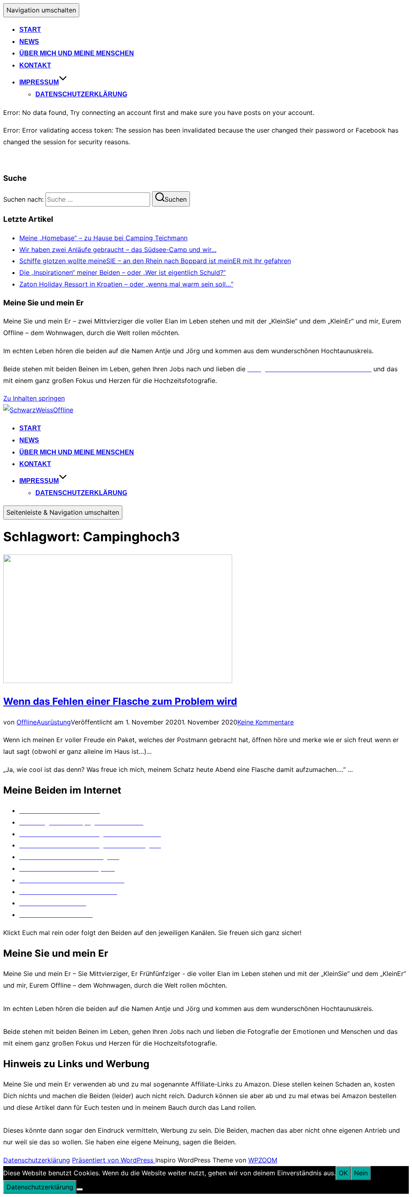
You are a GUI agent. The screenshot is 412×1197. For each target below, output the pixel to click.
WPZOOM (262, 1160)
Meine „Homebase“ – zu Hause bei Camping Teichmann (103, 238)
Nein (361, 1173)
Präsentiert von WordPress (113, 1160)
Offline (26, 722)
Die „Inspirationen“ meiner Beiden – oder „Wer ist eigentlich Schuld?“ (122, 272)
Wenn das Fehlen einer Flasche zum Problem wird (120, 701)
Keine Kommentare (265, 722)
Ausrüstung (54, 722)
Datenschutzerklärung (81, 94)
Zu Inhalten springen (34, 398)
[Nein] (79, 1189)
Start (30, 29)
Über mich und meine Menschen (76, 53)
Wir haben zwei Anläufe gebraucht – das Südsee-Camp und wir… (117, 250)
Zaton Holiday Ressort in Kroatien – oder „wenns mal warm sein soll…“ (126, 284)
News (29, 41)
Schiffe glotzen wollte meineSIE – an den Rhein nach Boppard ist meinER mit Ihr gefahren (155, 261)
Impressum (39, 82)
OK (343, 1173)
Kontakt (35, 65)
